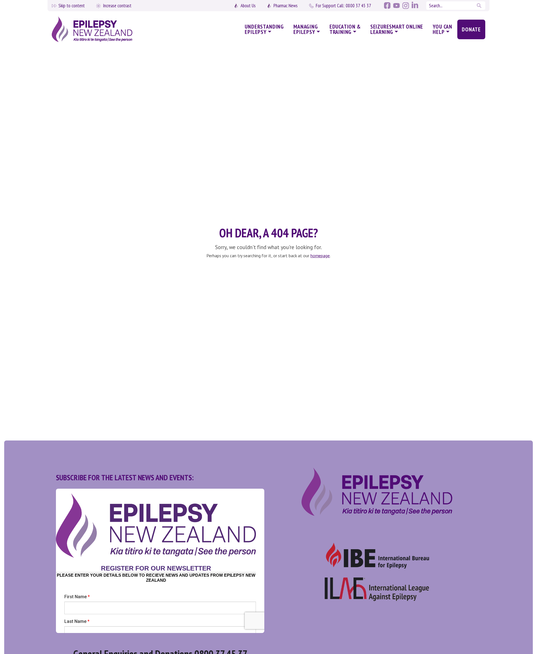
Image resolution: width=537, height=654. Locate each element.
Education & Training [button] (345, 29)
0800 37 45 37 (343, 6)
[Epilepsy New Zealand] (103, 29)
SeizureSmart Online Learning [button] (396, 29)
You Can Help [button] (442, 29)
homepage (320, 255)
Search (479, 5)
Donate (471, 29)
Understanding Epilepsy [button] (264, 29)
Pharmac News (286, 6)
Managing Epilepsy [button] (305, 29)
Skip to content (71, 6)
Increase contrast (117, 6)
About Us (248, 6)
